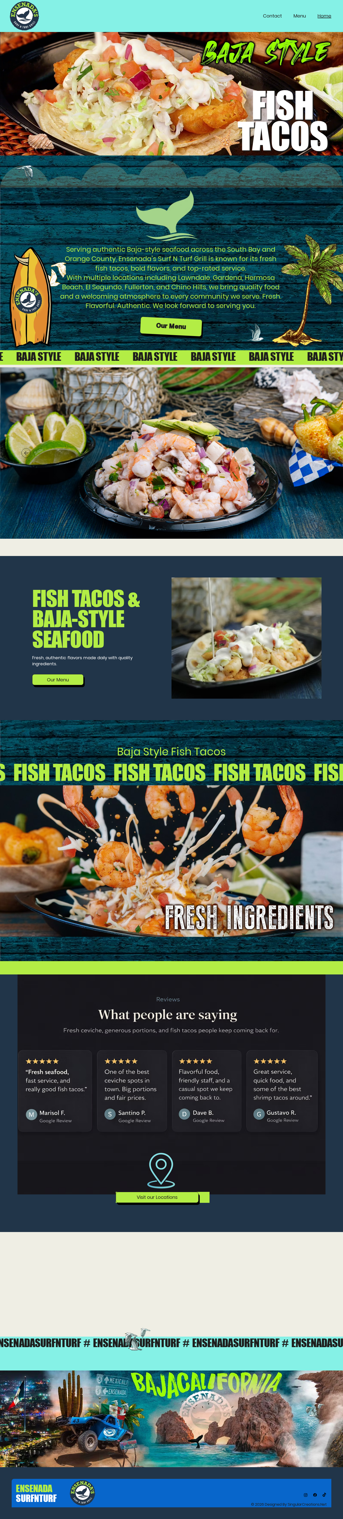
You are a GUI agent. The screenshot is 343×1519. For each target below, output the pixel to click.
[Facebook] (315, 1495)
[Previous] (26, 453)
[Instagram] (305, 1495)
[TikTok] (324, 1495)
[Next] (317, 453)
